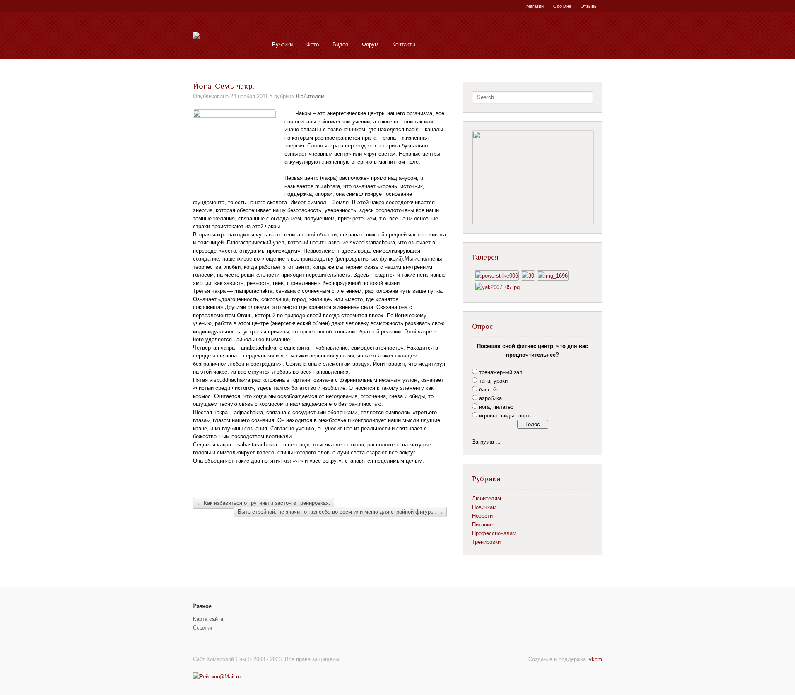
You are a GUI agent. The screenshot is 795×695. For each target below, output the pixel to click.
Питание (482, 524)
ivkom (595, 659)
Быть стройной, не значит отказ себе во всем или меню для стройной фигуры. (340, 512)
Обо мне (562, 6)
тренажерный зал (501, 372)
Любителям (310, 96)
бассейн (489, 389)
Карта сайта (208, 619)
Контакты (403, 44)
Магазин (535, 6)
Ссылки (202, 628)
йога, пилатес (496, 407)
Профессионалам (494, 533)
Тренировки (486, 542)
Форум (370, 44)
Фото (312, 44)
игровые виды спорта (505, 416)
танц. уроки (493, 381)
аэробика (490, 398)
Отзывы (589, 6)
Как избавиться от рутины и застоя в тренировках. (263, 503)
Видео (340, 44)
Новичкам (484, 507)
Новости (482, 516)
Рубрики (282, 44)
